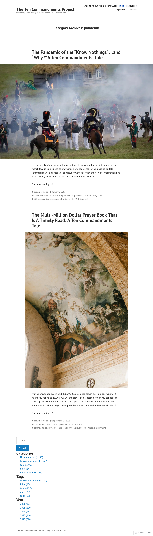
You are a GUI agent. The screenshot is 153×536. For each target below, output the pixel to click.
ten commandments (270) (33, 480)
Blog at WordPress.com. (56, 530)
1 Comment (83, 199)
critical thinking (56, 195)
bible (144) (25, 468)
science (78, 424)
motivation (68, 195)
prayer (71, 424)
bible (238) (25, 484)
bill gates (38, 199)
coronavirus (39, 424)
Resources (131, 6)
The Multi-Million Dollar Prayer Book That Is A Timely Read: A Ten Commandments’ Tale (74, 220)
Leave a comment (98, 427)
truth (86, 195)
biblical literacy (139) (31, 472)
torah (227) (26, 488)
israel (55, 424)
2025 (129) (25, 507)
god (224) (25, 492)
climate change (41, 195)
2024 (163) (25, 511)
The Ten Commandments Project (45, 9)
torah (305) (26, 464)
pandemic (78, 195)
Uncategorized (95, 195)
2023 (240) (25, 515)
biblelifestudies (41, 191)
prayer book (80, 427)
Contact (132, 9)
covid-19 (48, 424)
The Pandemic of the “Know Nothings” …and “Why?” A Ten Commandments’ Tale (76, 55)
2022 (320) (25, 519)
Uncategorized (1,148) (31, 457)
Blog (121, 6)
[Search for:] (35, 440)
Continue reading (41, 184)
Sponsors (122, 9)
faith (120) (25, 495)
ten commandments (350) (33, 461)
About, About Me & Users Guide (101, 6)
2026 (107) (25, 503)
